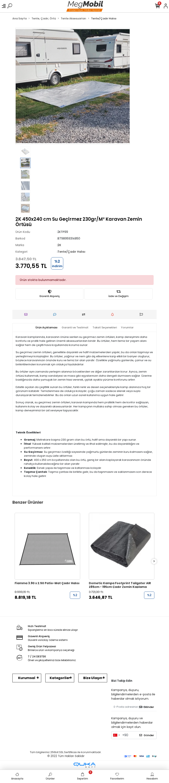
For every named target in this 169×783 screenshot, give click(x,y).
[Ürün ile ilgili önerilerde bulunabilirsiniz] (142, 314)
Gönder (149, 707)
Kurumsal (26, 678)
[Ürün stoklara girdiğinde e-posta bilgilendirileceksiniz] (113, 314)
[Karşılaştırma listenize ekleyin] (84, 314)
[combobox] (116, 735)
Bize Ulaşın (92, 678)
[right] (154, 561)
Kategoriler (60, 678)
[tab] (46, 327)
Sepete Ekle (49, 605)
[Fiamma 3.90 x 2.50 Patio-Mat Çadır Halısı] (47, 546)
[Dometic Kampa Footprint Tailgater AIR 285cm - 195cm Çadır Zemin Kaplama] (121, 546)
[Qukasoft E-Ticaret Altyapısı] (84, 765)
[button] (24, 86)
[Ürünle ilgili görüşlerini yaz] (55, 314)
